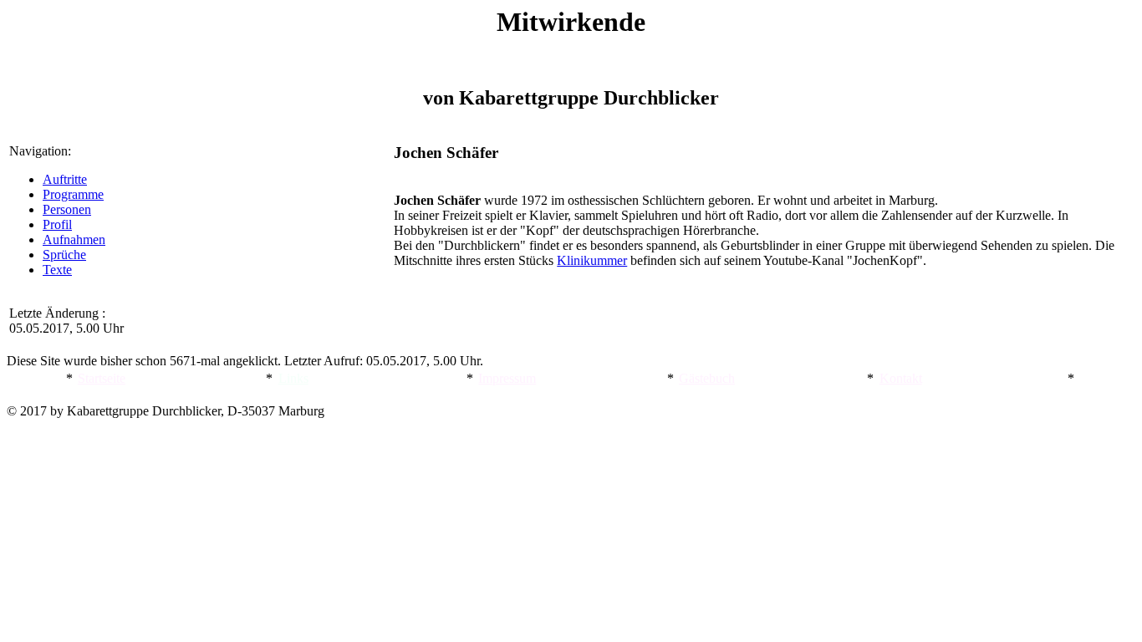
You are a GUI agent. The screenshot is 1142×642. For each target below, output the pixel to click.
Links (293, 378)
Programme (73, 194)
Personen (67, 209)
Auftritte (65, 179)
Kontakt (900, 378)
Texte (57, 269)
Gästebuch (707, 378)
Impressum (507, 378)
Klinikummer (592, 260)
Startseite (101, 378)
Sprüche (64, 254)
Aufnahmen (74, 239)
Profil (57, 224)
